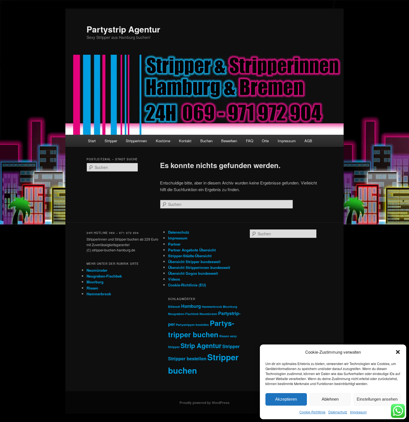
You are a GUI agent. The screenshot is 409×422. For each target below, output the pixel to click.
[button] (398, 352)
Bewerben (229, 140)
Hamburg (191, 306)
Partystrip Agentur (123, 29)
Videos (174, 279)
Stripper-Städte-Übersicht (189, 255)
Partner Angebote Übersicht (192, 250)
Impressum (358, 411)
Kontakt (185, 140)
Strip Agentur (201, 345)
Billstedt (174, 306)
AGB (308, 140)
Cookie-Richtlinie (312, 411)
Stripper (111, 140)
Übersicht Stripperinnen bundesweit (199, 267)
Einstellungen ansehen (377, 399)
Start (92, 140)
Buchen (206, 140)
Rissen (92, 288)
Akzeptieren (286, 399)
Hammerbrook (99, 293)
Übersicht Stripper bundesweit (194, 261)
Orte (265, 140)
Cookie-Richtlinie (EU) (187, 285)
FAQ (249, 140)
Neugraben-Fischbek (104, 276)
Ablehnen (330, 399)
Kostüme (163, 140)
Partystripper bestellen (192, 325)
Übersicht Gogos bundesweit (193, 273)
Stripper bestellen (187, 358)
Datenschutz (337, 411)
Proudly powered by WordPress (204, 402)
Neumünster (97, 270)
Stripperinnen (136, 140)
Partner (174, 244)
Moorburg (95, 281)
